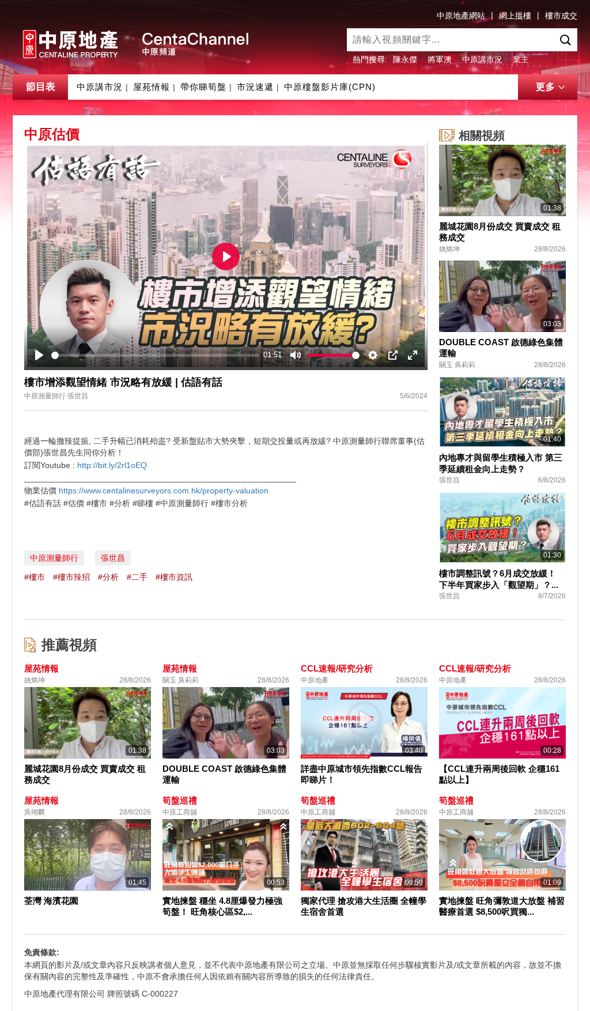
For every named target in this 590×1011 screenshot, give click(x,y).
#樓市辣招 (71, 577)
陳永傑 (405, 59)
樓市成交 (561, 15)
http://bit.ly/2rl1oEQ (112, 465)
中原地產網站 (461, 15)
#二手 (137, 577)
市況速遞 (255, 87)
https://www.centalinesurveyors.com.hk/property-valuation (163, 490)
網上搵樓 (515, 15)
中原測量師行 (54, 558)
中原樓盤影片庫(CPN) (330, 87)
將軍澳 (440, 59)
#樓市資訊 (174, 577)
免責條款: (41, 952)
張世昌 (113, 558)
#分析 (108, 577)
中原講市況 (482, 59)
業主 (521, 59)
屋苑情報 (151, 87)
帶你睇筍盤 (203, 87)
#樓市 (34, 577)
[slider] (155, 355)
